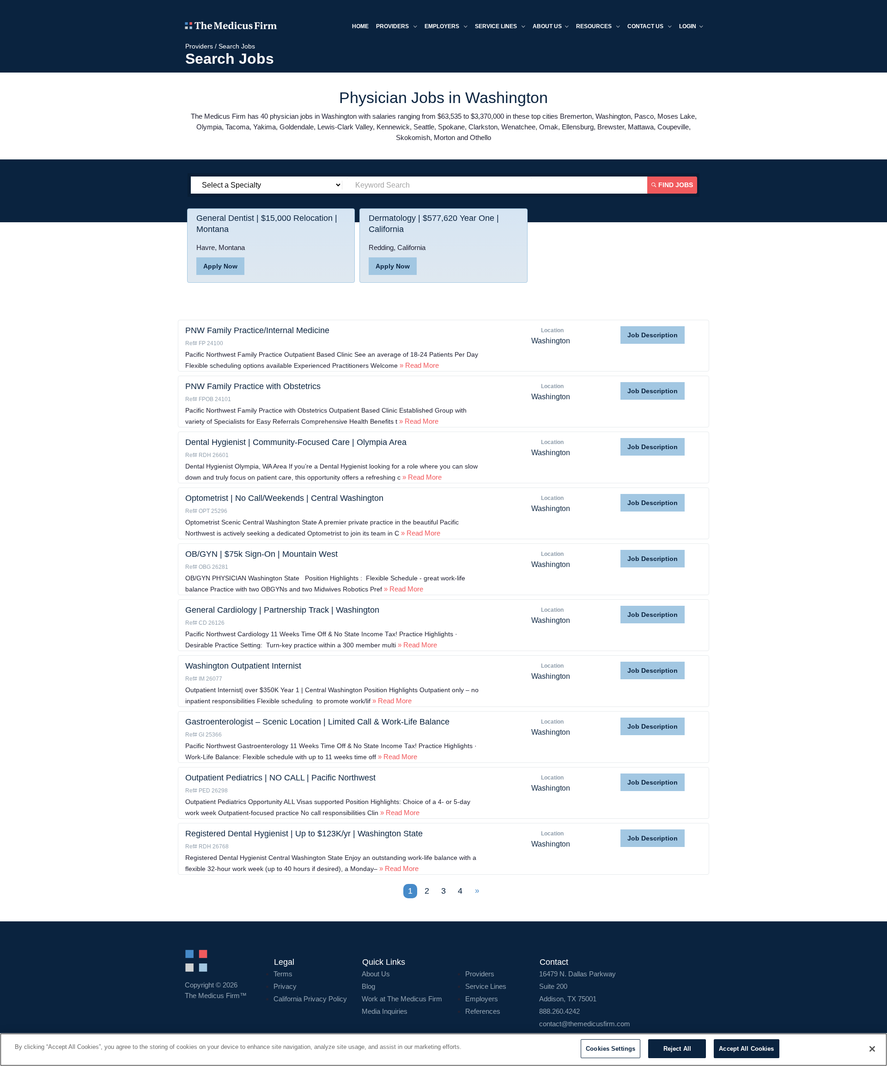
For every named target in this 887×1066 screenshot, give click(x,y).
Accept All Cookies (746, 1048)
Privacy (285, 986)
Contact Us (646, 26)
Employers (443, 26)
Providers (393, 26)
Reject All (677, 1048)
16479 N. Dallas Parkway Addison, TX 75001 (577, 986)
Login (687, 26)
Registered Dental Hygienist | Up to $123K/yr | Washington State (304, 833)
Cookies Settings (610, 1048)
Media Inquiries (384, 1011)
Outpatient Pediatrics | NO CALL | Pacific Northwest (280, 777)
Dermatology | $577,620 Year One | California (434, 223)
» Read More (418, 365)
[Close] (872, 1049)
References (482, 1011)
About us (547, 26)
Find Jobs (674, 185)
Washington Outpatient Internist (243, 665)
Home (360, 26)
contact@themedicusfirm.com (584, 1024)
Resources (594, 26)
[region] (443, 1049)
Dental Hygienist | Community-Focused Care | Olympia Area (296, 442)
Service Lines (496, 26)
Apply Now (220, 266)
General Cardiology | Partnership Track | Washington (282, 610)
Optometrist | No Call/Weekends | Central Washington (284, 498)
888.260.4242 (559, 1011)
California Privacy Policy (310, 999)
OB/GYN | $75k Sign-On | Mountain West (261, 554)
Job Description (652, 335)
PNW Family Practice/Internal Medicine (257, 330)
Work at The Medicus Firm (402, 999)
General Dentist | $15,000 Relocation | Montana (266, 223)
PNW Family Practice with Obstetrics (253, 386)
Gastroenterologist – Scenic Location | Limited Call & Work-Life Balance (317, 721)
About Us (376, 974)
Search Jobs (237, 46)
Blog (368, 986)
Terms (282, 974)
